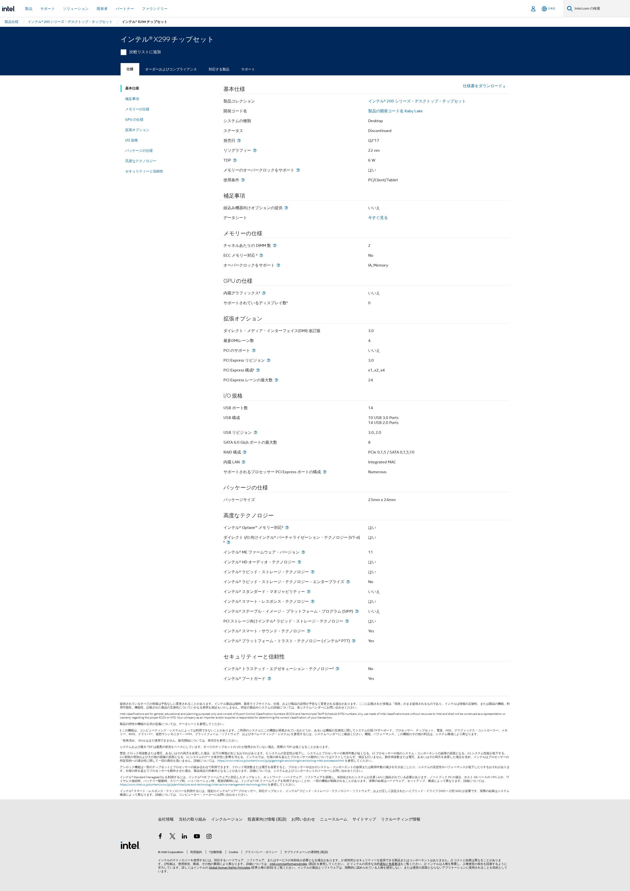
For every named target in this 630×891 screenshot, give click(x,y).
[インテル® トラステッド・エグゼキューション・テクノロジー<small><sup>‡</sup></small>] (337, 669)
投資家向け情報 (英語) (267, 819)
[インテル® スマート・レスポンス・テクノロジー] (312, 601)
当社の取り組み (192, 819)
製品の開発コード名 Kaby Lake (395, 111)
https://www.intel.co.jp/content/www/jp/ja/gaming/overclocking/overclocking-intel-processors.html (280, 761)
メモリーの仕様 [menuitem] (137, 109)
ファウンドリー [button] (155, 8)
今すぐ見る (378, 217)
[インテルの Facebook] (160, 837)
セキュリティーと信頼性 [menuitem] (144, 171)
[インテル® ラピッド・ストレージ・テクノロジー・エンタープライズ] (348, 582)
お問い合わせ (303, 819)
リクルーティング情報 (400, 819)
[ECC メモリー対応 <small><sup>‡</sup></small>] (261, 255)
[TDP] (234, 160)
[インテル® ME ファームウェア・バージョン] (303, 552)
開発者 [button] (102, 8)
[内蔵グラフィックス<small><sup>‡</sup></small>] (264, 293)
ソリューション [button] (76, 8)
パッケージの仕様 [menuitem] (139, 150)
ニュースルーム (333, 819)
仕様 (129, 69)
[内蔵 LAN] (243, 462)
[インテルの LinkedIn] (184, 837)
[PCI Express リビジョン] (268, 360)
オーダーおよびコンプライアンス (171, 69)
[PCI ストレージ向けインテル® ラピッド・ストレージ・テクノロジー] (347, 621)
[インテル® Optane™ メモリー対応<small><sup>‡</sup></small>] (287, 527)
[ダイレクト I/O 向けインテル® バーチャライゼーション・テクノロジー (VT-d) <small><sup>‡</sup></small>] (228, 542)
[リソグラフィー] (254, 150)
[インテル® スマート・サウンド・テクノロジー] (308, 631)
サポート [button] (47, 8)
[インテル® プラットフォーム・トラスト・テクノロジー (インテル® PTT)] (353, 641)
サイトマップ (364, 819)
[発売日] (239, 140)
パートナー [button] (125, 8)
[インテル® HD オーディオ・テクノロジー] (299, 562)
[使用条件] (243, 180)
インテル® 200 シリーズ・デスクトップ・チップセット (417, 101)
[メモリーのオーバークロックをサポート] (298, 170)
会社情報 (166, 819)
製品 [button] (28, 8)
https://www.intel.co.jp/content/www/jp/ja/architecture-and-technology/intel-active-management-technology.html (193, 785)
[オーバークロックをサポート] (278, 265)
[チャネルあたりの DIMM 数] (274, 245)
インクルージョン (227, 819)
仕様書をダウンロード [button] (482, 86)
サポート (248, 69)
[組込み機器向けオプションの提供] (286, 208)
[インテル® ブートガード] (269, 678)
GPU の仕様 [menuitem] (134, 119)
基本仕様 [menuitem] (132, 88)
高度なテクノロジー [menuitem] (140, 161)
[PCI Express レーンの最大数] (276, 380)
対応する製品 (219, 69)
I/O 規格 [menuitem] (131, 140)
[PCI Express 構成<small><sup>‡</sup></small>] (258, 370)
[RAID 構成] (244, 452)
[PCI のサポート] (253, 350)
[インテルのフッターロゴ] (130, 844)
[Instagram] (209, 837)
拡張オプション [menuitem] (137, 130)
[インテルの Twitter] (172, 837)
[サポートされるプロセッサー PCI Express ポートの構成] (324, 472)
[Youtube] (197, 837)
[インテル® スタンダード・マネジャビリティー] (308, 591)
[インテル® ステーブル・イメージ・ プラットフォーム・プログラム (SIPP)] (357, 611)
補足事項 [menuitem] (132, 99)
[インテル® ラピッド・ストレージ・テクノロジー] (312, 572)
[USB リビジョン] (255, 432)
